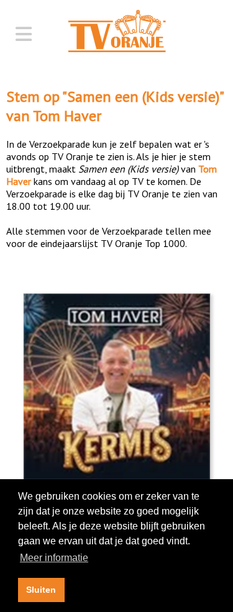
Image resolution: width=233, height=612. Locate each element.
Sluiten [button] (41, 590)
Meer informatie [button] (54, 557)
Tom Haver (67, 115)
